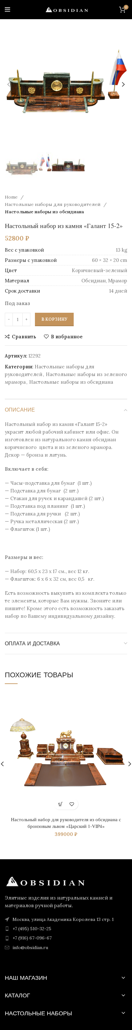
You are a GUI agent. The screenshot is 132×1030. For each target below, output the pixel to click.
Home (12, 197)
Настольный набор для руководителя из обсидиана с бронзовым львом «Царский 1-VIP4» (66, 822)
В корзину (54, 319)
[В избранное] (71, 804)
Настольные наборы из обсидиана (44, 212)
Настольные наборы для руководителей (53, 204)
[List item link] (66, 928)
